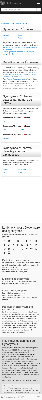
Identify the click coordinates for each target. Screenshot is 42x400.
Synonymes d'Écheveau (19, 29)
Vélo (12, 283)
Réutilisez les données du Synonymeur (18, 342)
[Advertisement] (21, 17)
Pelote (5, 38)
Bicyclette (5, 283)
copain (9, 272)
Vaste (9, 281)
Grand (35, 281)
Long (4, 281)
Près (11, 269)
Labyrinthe (6, 35)
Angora (20, 38)
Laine (20, 35)
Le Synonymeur (14, 2)
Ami (3, 272)
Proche (4, 269)
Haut (13, 281)
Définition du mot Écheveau (20, 62)
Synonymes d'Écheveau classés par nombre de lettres (18, 99)
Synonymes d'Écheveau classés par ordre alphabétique (18, 151)
